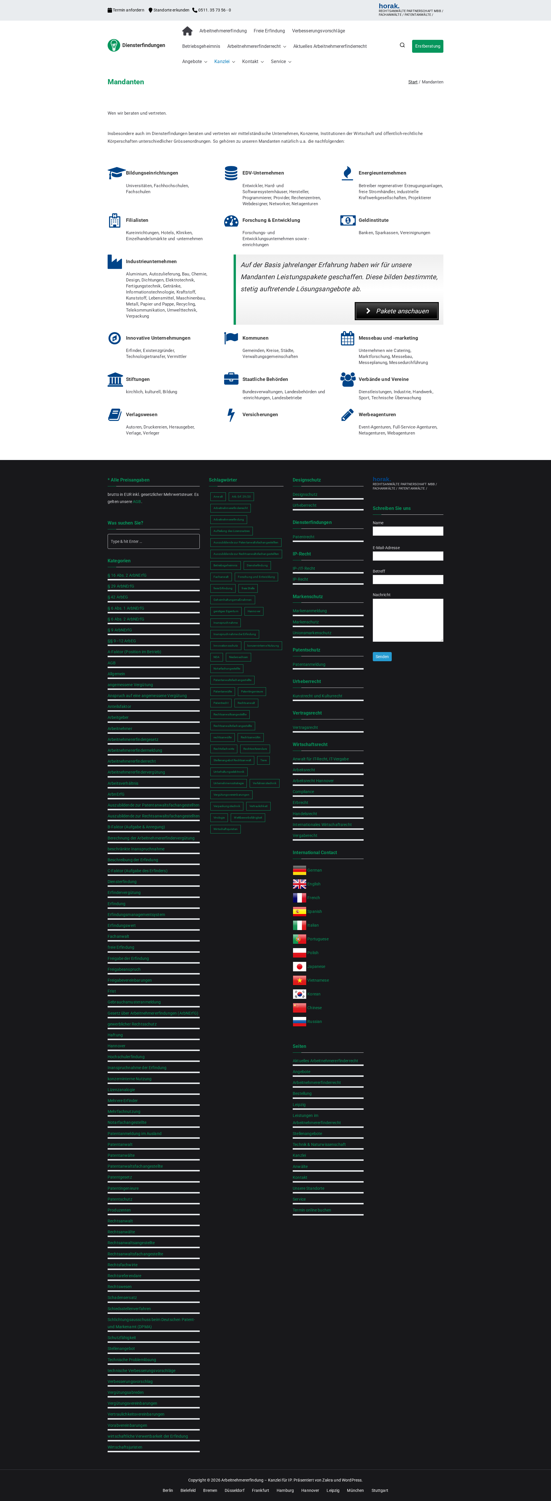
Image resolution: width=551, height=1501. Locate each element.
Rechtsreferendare (124, 1275)
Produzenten (119, 1210)
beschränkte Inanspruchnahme (136, 849)
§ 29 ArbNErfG (121, 586)
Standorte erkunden (171, 10)
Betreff (379, 571)
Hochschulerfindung (126, 1056)
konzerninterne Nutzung (130, 1079)
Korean (314, 994)
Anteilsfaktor (119, 706)
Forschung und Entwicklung (256, 576)
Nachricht (382, 594)
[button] (283, 46)
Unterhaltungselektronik (229, 771)
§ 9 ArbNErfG (120, 630)
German (314, 870)
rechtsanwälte (223, 737)
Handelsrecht (305, 813)
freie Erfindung (121, 947)
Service (278, 61)
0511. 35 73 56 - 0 (214, 10)
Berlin (168, 1490)
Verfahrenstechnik (264, 783)
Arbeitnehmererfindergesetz (133, 739)
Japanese (316, 966)
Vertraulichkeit (258, 806)
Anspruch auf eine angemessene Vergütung (147, 695)
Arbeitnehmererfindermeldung (135, 750)
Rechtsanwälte (121, 1232)
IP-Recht (300, 579)
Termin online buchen (312, 1210)
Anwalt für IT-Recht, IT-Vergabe (321, 759)
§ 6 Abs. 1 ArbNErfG (126, 608)
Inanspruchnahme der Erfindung (137, 1067)
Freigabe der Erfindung (128, 958)
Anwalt (218, 496)
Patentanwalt (120, 1144)
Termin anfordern (128, 10)
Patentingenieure (123, 1188)
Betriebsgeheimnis (201, 46)
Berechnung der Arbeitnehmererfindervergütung (151, 838)
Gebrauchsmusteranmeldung (134, 1002)
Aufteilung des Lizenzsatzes (232, 531)
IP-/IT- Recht (304, 568)
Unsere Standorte (308, 1188)
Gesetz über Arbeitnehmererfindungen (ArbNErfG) (153, 1013)
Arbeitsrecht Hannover (313, 780)
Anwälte (300, 1166)
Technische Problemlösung (132, 1359)
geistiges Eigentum (226, 611)
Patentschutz (120, 1199)
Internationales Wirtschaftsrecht (322, 824)
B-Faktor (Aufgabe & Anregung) (136, 827)
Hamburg (285, 1490)
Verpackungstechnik (227, 806)
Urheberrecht (305, 505)
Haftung (115, 1035)
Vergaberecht (305, 835)
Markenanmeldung (310, 610)
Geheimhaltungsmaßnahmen (233, 599)
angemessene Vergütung (130, 684)
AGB (137, 501)
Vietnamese (318, 980)
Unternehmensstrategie (229, 783)
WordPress (352, 1480)
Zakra (327, 1480)
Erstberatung (427, 46)
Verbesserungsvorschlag (130, 1381)
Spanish (314, 911)
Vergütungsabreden (126, 1392)
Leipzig (299, 1104)
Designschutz (305, 494)
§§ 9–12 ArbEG (122, 641)
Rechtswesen (120, 1286)
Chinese (314, 1007)
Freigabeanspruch (124, 969)
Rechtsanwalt (120, 1221)
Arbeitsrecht (304, 770)
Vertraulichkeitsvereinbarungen (136, 1414)
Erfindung (116, 903)
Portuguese (318, 939)
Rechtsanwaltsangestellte (131, 1242)
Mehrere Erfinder (123, 1100)
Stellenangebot (121, 1348)
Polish (313, 952)
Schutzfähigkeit (122, 1337)
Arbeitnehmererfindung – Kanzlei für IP (256, 1480)
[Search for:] (153, 541)
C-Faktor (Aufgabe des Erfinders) (138, 870)
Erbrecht (300, 802)
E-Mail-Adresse (386, 547)
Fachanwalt (118, 936)
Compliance (303, 791)
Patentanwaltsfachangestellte (135, 1166)
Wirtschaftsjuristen (125, 1447)
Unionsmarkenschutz (312, 633)
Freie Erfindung (269, 31)
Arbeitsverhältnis (123, 783)
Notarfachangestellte (127, 1122)
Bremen (210, 1490)
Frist (112, 991)
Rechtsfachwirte (122, 1265)
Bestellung (302, 1093)
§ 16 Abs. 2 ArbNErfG (127, 575)
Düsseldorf (235, 1490)
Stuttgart (380, 1490)
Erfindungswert (122, 925)
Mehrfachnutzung (124, 1111)
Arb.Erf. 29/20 (241, 496)
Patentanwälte (121, 1155)
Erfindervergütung (124, 892)
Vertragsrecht (305, 727)
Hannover (116, 1046)
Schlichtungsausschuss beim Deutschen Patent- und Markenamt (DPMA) (151, 1323)
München (355, 1490)
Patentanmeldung (309, 664)
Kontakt (250, 61)
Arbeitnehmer (120, 728)
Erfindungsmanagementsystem (136, 914)
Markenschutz (306, 622)
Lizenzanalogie (121, 1089)
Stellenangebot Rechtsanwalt (232, 760)
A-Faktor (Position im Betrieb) (135, 651)
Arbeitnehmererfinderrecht (254, 46)
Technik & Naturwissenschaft (319, 1144)
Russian (314, 1021)
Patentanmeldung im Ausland (135, 1133)
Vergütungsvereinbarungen (133, 1403)
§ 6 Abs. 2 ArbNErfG (126, 619)
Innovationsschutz (226, 645)
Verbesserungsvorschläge (318, 31)
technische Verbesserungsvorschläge (141, 1370)
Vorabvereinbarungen (127, 1425)
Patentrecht (221, 702)
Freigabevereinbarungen (130, 980)
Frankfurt (260, 1490)
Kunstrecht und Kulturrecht (317, 696)
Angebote (192, 61)
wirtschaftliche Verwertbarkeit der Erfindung (148, 1436)
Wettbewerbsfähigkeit (248, 817)
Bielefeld (188, 1490)
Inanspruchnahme (226, 622)
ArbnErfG (116, 794)
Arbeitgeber (118, 717)
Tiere (263, 760)
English (314, 884)
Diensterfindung (122, 881)
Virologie (219, 817)
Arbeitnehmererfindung (223, 31)
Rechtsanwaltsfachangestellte (135, 1254)
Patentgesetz (120, 1177)
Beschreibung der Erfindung (133, 860)
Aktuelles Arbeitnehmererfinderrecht (330, 46)
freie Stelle (248, 588)
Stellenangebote (307, 1133)
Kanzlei (222, 61)
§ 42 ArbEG (118, 597)
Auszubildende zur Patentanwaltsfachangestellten (153, 805)
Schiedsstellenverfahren (129, 1308)
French (313, 897)
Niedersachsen (238, 657)
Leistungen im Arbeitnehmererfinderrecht (317, 1119)
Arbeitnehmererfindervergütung (136, 772)
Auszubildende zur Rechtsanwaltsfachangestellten (154, 816)
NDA (217, 657)
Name (378, 522)
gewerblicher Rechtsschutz (132, 1024)
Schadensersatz (122, 1297)
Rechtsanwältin (251, 737)
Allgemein (116, 674)
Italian (313, 925)
